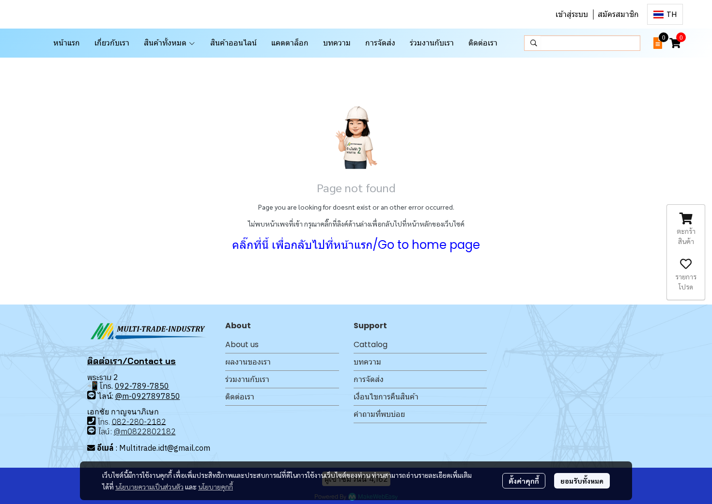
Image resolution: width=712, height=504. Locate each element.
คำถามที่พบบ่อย (379, 414)
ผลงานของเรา (248, 361)
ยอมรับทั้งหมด (582, 480)
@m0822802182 (145, 431)
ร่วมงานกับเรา (247, 379)
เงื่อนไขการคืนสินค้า (386, 396)
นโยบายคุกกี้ (215, 486)
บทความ (367, 361)
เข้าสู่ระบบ (572, 14)
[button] (665, 14)
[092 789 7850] (91, 395)
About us (242, 344)
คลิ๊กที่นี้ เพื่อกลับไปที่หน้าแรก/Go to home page (356, 245)
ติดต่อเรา (239, 396)
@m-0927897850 (147, 396)
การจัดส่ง (369, 379)
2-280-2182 (144, 421)
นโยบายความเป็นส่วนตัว (149, 486)
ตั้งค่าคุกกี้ (524, 480)
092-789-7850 (142, 386)
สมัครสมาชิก (618, 14)
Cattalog (370, 344)
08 (117, 421)
